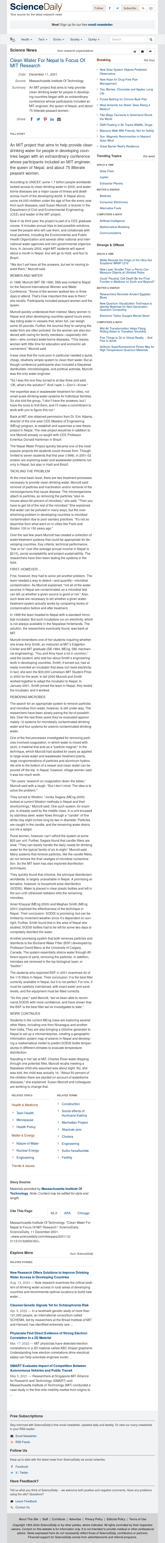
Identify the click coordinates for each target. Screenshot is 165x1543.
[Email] (59, 119)
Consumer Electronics (114, 202)
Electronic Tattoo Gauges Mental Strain (125, 316)
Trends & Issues (23, 1165)
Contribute (58, 1519)
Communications (110, 233)
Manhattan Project (75, 1122)
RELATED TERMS (67, 1095)
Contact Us (22, 1507)
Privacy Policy (94, 1519)
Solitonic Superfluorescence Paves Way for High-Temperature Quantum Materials (127, 348)
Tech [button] (41, 39)
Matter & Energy (23, 1135)
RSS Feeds (22, 1442)
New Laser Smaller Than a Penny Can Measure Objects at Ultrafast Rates (124, 270)
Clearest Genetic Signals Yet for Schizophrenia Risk (49, 1305)
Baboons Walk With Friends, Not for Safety (127, 130)
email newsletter (100, 24)
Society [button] (75, 39)
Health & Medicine (25, 1105)
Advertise (75, 1519)
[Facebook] (31, 119)
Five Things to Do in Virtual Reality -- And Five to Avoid (126, 339)
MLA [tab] (54, 1213)
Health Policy (26, 1126)
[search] (151, 39)
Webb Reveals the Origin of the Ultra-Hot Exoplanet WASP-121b (126, 261)
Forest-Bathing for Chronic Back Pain (123, 99)
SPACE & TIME (105, 165)
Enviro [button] (57, 39)
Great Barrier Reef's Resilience (119, 146)
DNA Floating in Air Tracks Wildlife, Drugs (126, 125)
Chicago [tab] (83, 1213)
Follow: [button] (99, 8)
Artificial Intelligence (112, 221)
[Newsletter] (151, 8)
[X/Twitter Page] (117, 8)
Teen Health (25, 1113)
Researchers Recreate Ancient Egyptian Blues (125, 295)
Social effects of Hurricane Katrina (74, 1113)
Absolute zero (71, 1129)
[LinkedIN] (52, 119)
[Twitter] (38, 119)
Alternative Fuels (110, 208)
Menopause (24, 1119)
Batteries (105, 196)
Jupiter (104, 177)
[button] (135, 51)
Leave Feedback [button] (26, 1501)
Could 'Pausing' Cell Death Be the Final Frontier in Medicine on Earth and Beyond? (127, 279)
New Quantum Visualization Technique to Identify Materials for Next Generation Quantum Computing (126, 306)
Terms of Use (137, 1519)
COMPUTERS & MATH (109, 214)
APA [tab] (67, 1213)
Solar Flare (107, 171)
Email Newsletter (26, 1436)
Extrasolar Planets (111, 183)
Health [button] (25, 39)
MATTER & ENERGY (108, 189)
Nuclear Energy (27, 1150)
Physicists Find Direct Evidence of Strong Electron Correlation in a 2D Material (48, 1335)
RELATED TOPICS (22, 1095)
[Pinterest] (45, 119)
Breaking (104, 59)
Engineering (25, 1157)
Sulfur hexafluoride (75, 1150)
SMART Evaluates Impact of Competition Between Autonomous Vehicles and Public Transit (48, 1368)
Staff (45, 1519)
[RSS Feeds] (143, 8)
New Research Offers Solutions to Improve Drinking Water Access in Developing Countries (49, 1274)
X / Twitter (21, 1472)
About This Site (28, 1519)
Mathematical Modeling (114, 227)
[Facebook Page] (110, 8)
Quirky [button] (92, 39)
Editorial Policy (116, 1519)
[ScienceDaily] (36, 7)
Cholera (67, 1136)
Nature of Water (27, 1143)
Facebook (21, 1466)
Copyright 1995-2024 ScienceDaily (35, 1525)
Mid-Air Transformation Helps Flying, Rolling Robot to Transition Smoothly (123, 329)
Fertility (67, 1157)
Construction (71, 1104)
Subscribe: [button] (130, 8)
